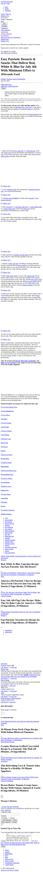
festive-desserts (9, 531)
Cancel (14, 822)
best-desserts (9, 520)
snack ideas (33, 114)
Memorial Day (19, 107)
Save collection (6, 822)
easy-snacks (8, 529)
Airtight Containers (6, 514)
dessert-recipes (9, 523)
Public (5, 818)
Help (6, 857)
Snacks (15, 79)
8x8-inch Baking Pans (7, 474)
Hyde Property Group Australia (11, 698)
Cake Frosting (5, 427)
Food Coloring (5, 435)
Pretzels (3, 506)
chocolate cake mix (21, 207)
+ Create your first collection (10, 806)
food (6, 7)
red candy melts (31, 281)
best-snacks (8, 522)
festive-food (8, 533)
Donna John (4, 669)
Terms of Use (9, 859)
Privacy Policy (9, 861)
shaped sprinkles (27, 285)
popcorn (31, 198)
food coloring (5, 156)
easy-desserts (9, 527)
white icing (7, 153)
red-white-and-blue (11, 547)
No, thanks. (12, 51)
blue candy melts (36, 279)
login (8, 3)
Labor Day (28, 107)
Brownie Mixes (5, 458)
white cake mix (13, 263)
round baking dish (36, 207)
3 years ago (12, 702)
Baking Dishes (5, 466)
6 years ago (13, 691)
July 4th (36, 107)
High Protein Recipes (7, 742)
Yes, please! (4, 51)
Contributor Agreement (12, 863)
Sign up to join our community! (11, 37)
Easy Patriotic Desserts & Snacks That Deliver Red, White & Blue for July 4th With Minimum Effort (20, 843)
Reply (6, 667)
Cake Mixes (4, 419)
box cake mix (19, 151)
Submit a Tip (5, 16)
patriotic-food (9, 542)
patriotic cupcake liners (21, 255)
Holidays (3, 79)
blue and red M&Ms (12, 198)
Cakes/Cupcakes (6, 596)
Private (12, 818)
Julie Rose (4, 664)
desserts (7, 525)
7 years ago (13, 667)
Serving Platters (5, 482)
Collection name (6, 812)
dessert (29, 109)
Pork (2, 725)
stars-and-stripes (10, 553)
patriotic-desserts (10, 540)
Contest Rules (9, 865)
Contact (7, 852)
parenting (8, 10)
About (7, 850)
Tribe (2, 693)
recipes (7, 545)
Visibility (3, 816)
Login (3, 14)
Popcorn (3, 451)
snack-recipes (9, 549)
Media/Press (8, 854)
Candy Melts (4, 498)
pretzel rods (30, 276)
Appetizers (4, 761)
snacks (7, 551)
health (7, 9)
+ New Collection (6, 820)
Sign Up (8, 14)
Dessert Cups (4, 443)
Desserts (9, 79)
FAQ (6, 855)
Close (15, 820)
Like (2, 667)
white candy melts (11, 276)
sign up (3, 3)
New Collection (6, 810)
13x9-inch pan (30, 151)
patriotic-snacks (10, 543)
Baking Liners (5, 490)
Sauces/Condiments (7, 781)
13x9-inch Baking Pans (7, 411)
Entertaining (21, 79)
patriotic (7, 538)
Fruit (2, 576)
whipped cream (11, 189)
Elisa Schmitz (5, 680)
